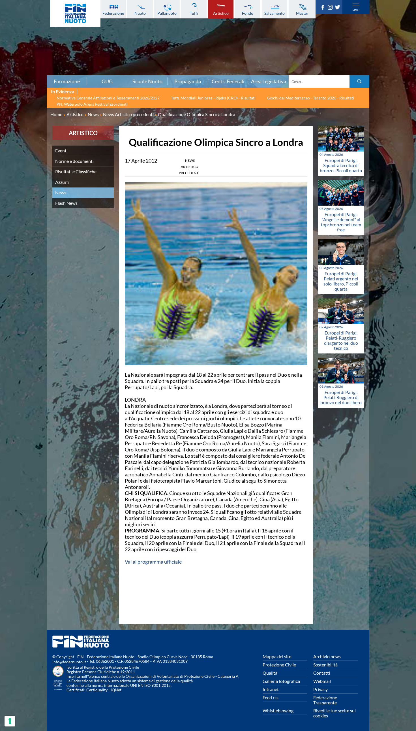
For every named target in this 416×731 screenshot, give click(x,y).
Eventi (61, 150)
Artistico (221, 13)
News (60, 192)
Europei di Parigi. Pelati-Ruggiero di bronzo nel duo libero (341, 397)
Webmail (322, 681)
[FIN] (75, 13)
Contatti (321, 672)
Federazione (113, 13)
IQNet (116, 689)
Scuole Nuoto (147, 81)
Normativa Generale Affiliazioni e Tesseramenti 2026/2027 (108, 97)
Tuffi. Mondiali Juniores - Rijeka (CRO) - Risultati (213, 97)
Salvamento (274, 13)
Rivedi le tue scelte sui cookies (334, 713)
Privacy (320, 689)
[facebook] (323, 8)
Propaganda (187, 81)
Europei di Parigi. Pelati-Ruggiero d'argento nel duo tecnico (341, 340)
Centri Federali (228, 81)
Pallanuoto (167, 13)
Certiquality (97, 689)
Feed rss (270, 697)
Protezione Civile (279, 664)
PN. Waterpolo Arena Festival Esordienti (92, 104)
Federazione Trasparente (325, 700)
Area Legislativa (268, 81)
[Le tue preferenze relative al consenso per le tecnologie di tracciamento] (10, 721)
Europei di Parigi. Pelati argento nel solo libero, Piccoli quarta (340, 281)
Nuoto (140, 13)
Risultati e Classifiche (76, 171)
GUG (107, 81)
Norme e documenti (74, 161)
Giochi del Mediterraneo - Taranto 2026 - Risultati (310, 97)
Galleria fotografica (281, 681)
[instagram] (331, 8)
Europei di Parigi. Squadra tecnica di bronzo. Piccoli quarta (341, 165)
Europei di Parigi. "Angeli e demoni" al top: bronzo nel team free (341, 222)
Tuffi (194, 13)
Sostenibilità (325, 664)
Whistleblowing (278, 710)
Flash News (66, 203)
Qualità (270, 672)
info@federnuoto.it (69, 661)
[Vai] (359, 81)
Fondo (247, 13)
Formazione (67, 81)
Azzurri (62, 182)
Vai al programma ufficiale (153, 562)
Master (302, 13)
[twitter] (338, 8)
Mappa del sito (277, 656)
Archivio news (327, 656)
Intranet (271, 689)
